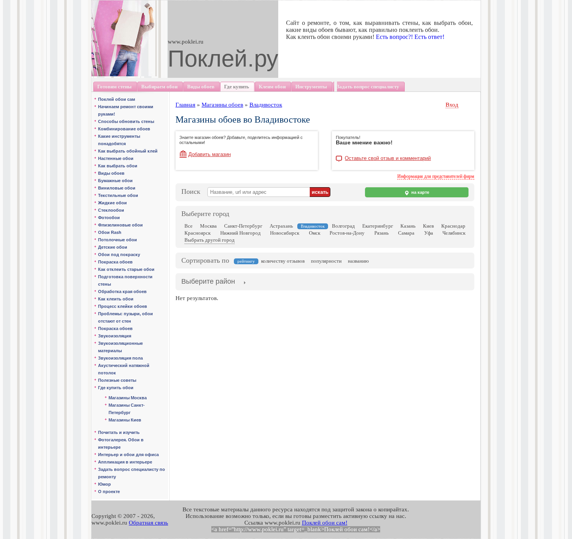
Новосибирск (284, 233)
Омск (314, 233)
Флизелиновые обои (120, 225)
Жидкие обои (112, 202)
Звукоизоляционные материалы (120, 347)
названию (358, 261)
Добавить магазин (209, 154)
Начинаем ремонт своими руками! (125, 110)
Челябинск (453, 233)
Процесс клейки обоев (122, 306)
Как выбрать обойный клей (128, 151)
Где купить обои (115, 387)
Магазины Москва (128, 397)
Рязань (381, 233)
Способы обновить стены (126, 121)
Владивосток (265, 105)
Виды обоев (111, 173)
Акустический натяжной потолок (123, 369)
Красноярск (197, 233)
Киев (428, 226)
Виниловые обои (116, 188)
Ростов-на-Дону (347, 233)
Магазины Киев (125, 420)
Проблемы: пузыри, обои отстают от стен (125, 317)
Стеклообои (111, 210)
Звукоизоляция (114, 336)
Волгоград (343, 226)
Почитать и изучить (119, 432)
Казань (408, 226)
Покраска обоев (115, 262)
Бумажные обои (115, 180)
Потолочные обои (117, 239)
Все (188, 226)
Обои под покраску (119, 254)
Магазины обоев (222, 105)
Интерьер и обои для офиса (128, 454)
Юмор (104, 484)
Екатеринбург (377, 226)
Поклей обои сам (116, 99)
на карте (419, 192)
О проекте (109, 491)
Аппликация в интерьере (125, 462)
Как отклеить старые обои (126, 269)
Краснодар (453, 226)
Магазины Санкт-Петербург (127, 409)
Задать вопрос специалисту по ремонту (131, 473)
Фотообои (109, 217)
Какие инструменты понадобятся (119, 140)
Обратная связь (148, 523)
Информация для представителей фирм (435, 176)
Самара (406, 233)
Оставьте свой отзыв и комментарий (388, 158)
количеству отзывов (283, 261)
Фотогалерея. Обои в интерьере (121, 443)
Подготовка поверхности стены (125, 280)
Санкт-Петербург (243, 226)
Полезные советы (117, 380)
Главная (185, 105)
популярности (326, 261)
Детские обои (112, 247)
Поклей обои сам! (324, 523)
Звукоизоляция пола (120, 358)
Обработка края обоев (122, 291)
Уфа (428, 233)
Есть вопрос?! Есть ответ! (410, 36)
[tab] (208, 282)
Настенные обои (115, 158)
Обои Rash (109, 232)
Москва (208, 226)
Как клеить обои (115, 299)
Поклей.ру (223, 59)
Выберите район (208, 281)
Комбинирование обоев (124, 128)
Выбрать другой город (209, 240)
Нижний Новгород (240, 233)
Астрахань (281, 226)
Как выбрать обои (117, 165)
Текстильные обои (118, 195)
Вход (452, 105)
